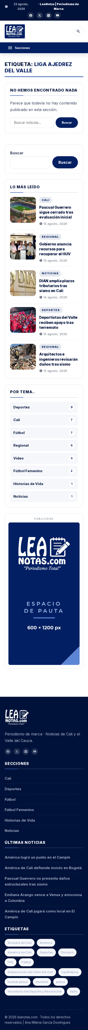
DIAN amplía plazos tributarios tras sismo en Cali (56, 286)
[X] (39, 15)
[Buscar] (78, 31)
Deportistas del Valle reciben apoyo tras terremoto (58, 322)
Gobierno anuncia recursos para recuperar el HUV (55, 249)
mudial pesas (18, 982)
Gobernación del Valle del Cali (30, 972)
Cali (46, 200)
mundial (42, 982)
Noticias (50, 273)
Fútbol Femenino (19, 810)
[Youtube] (57, 15)
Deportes (51, 310)
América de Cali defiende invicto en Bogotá (43, 868)
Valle (73, 991)
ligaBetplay (70, 972)
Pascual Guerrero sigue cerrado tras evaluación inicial (56, 212)
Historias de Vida (20, 820)
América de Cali (20, 952)
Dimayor (67, 952)
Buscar (67, 122)
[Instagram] (48, 15)
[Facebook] (30, 15)
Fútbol (10, 799)
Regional (50, 236)
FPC (11, 962)
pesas (60, 982)
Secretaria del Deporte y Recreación (35, 991)
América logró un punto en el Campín (37, 857)
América (46, 943)
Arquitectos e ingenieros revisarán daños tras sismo (58, 359)
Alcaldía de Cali (20, 943)
